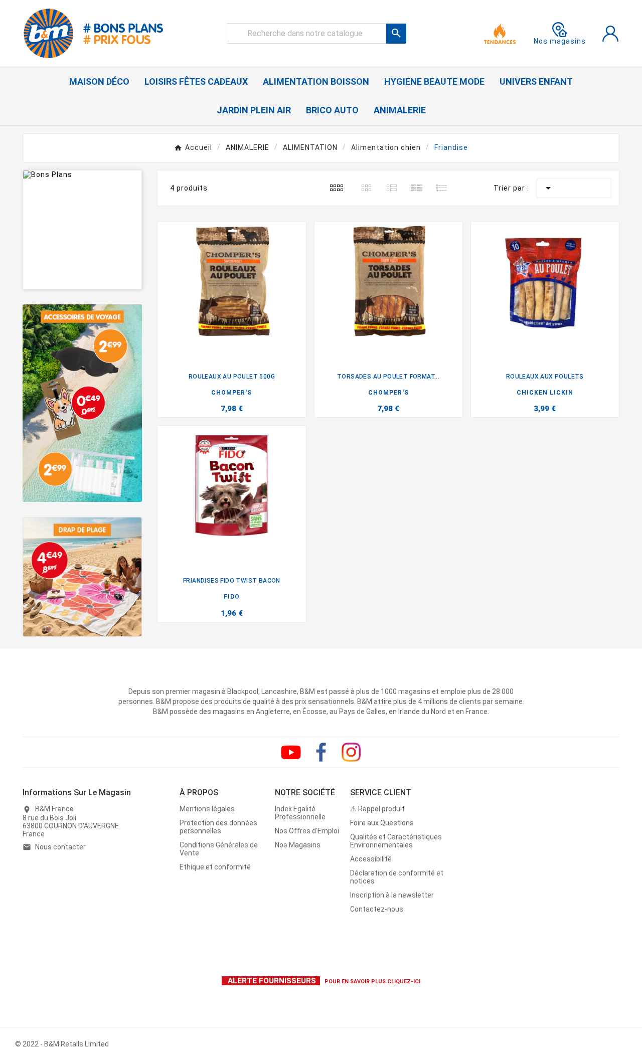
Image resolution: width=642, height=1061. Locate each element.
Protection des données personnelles (218, 827)
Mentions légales (207, 809)
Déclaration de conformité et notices (396, 877)
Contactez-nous (376, 909)
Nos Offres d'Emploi (307, 831)
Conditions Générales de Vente (219, 849)
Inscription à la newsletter (392, 895)
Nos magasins (560, 41)
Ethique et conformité (215, 867)
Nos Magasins (297, 845)
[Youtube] (291, 752)
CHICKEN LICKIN (545, 392)
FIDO (232, 596)
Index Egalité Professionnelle (300, 813)
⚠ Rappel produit (377, 809)
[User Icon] (610, 34)
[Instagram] (351, 752)
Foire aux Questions (382, 823)
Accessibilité (371, 859)
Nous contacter (60, 847)
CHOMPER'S (231, 392)
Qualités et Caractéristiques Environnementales (396, 841)
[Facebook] (321, 752)
